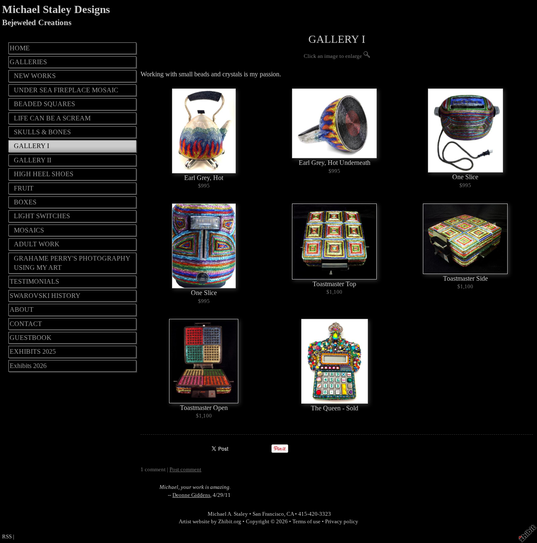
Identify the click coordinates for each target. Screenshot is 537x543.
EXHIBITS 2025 (33, 351)
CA (290, 514)
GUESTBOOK (31, 337)
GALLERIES (28, 61)
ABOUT (22, 309)
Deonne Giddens (191, 495)
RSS (7, 537)
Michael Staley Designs (56, 9)
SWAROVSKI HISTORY (45, 295)
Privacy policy (341, 522)
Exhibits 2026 (28, 365)
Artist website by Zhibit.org (210, 522)
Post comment (185, 470)
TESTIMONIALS (34, 281)
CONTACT (26, 323)
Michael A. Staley (228, 514)
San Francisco (268, 514)
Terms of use (306, 522)
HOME (20, 48)
